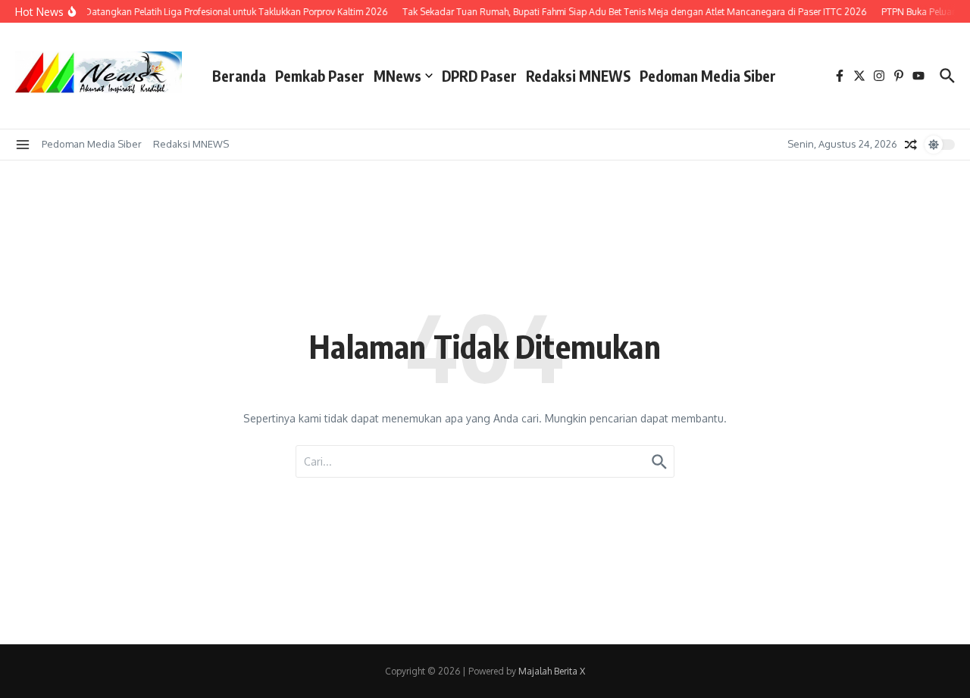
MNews (397, 76)
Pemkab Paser (320, 76)
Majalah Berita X (551, 671)
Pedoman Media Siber (708, 76)
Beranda (239, 76)
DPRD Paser (479, 76)
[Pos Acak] (911, 145)
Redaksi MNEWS (578, 76)
